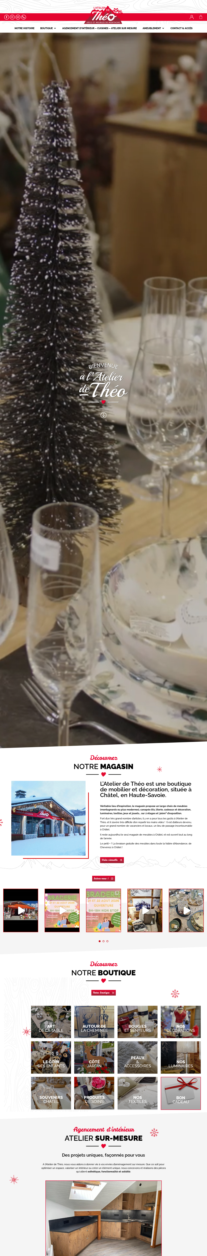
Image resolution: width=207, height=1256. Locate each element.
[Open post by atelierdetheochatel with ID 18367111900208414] (21, 910)
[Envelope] (18, 17)
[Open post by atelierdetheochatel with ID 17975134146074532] (186, 910)
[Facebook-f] (6, 17)
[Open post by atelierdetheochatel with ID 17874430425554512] (145, 910)
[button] (48, 28)
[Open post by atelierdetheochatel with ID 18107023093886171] (103, 910)
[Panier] (201, 17)
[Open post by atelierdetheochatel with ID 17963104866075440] (62, 910)
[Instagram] (12, 17)
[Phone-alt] (23, 17)
